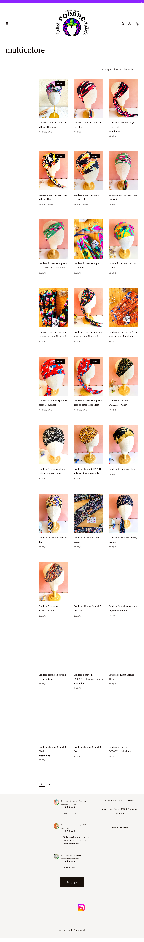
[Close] (141, 2)
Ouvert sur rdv (120, 831)
